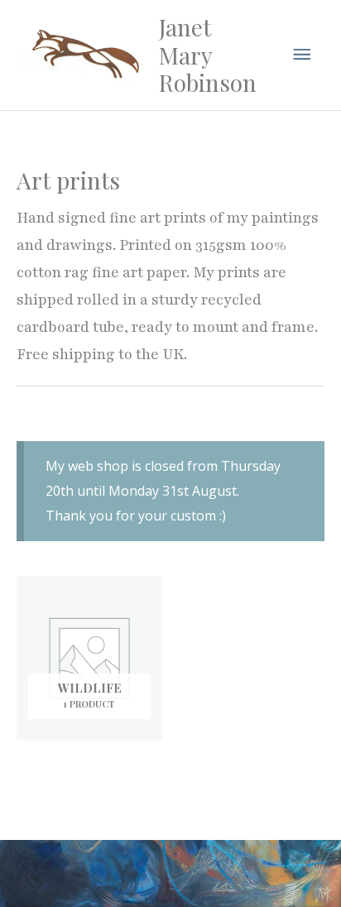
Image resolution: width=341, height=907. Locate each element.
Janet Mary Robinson (208, 55)
